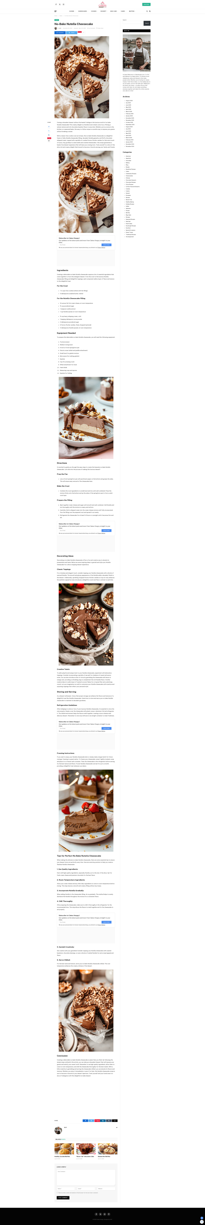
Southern (128, 228)
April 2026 (128, 109)
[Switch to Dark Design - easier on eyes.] (147, 11)
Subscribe (146, 4)
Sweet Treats (129, 232)
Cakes (123, 11)
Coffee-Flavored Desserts (133, 186)
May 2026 (128, 107)
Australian (128, 160)
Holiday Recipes (130, 204)
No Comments (92, 28)
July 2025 (128, 129)
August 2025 (129, 126)
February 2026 (129, 113)
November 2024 (130, 146)
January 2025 (129, 142)
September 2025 (130, 124)
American (128, 156)
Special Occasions (130, 230)
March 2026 (129, 111)
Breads (127, 167)
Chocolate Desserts (131, 180)
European (128, 195)
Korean (128, 210)
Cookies (93, 11)
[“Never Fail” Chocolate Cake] (86, 1148)
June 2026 (128, 105)
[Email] (48, 140)
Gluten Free (129, 199)
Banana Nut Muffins (104, 1156)
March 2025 (129, 137)
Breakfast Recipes (131, 169)
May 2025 (128, 133)
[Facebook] (48, 126)
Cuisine (71, 11)
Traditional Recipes (131, 234)
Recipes (128, 217)
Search (124, 20)
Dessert (103, 11)
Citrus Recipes (129, 184)
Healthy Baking (130, 202)
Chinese (128, 178)
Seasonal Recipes (130, 219)
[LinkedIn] (48, 134)
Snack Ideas (129, 223)
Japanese (128, 208)
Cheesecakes (82, 11)
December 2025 (130, 118)
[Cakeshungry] (102, 4)
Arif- (60, 28)
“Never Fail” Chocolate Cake (85, 1156)
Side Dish (128, 221)
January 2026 (129, 116)
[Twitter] (48, 130)
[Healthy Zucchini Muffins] (64, 1148)
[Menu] (55, 11)
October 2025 (129, 122)
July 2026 (128, 102)
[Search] (150, 11)
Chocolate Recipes (131, 182)
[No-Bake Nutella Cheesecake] (81, 118)
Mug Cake (113, 11)
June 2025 (128, 131)
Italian (127, 206)
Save (80, 32)
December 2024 (130, 144)
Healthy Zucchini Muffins (62, 1156)
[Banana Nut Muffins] (108, 1148)
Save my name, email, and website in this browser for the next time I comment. (78, 1192)
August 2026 (129, 100)
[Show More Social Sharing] (83, 32)
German (128, 197)
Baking (127, 162)
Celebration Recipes (131, 173)
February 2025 (129, 139)
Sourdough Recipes (131, 225)
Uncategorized (130, 236)
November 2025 (130, 120)
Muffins (131, 11)
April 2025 (128, 135)
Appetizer (128, 158)
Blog (127, 165)
